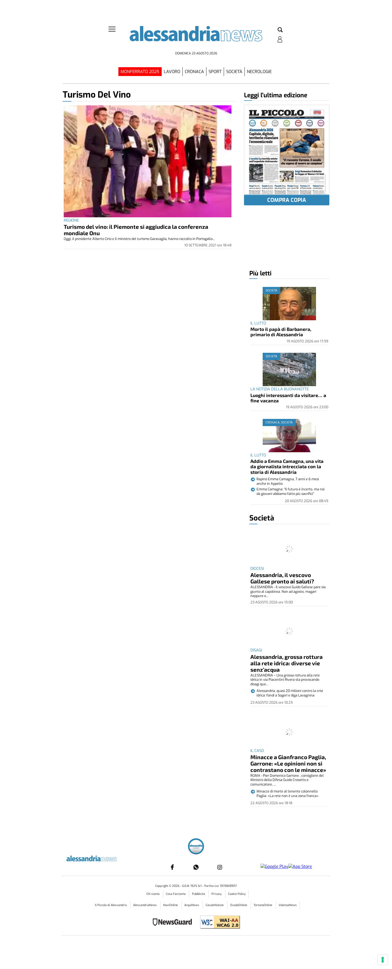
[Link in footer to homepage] (196, 847)
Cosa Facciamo (176, 894)
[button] (280, 30)
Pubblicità (199, 894)
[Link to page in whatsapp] (196, 867)
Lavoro (172, 71)
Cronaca (194, 71)
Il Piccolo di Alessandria (111, 905)
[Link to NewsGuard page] (174, 922)
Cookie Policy (237, 894)
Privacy (216, 894)
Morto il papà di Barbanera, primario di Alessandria (280, 331)
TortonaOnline (263, 905)
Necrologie (259, 71)
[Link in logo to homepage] (196, 37)
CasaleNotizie (215, 905)
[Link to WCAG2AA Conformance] (218, 922)
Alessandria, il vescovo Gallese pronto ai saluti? (282, 577)
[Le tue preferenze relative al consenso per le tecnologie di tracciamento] (383, 960)
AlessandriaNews (145, 905)
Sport (215, 71)
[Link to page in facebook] (172, 867)
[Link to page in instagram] (219, 867)
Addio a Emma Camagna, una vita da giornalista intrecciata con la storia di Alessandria (286, 466)
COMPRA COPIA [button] (286, 200)
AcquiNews (192, 905)
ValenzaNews (288, 905)
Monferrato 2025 (140, 71)
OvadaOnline (239, 905)
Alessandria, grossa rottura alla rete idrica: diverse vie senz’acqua (286, 663)
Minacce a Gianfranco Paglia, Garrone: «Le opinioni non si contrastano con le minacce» (288, 763)
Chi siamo (153, 894)
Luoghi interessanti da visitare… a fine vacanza (288, 397)
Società (234, 71)
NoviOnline (171, 905)
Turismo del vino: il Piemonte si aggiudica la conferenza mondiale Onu (136, 229)
